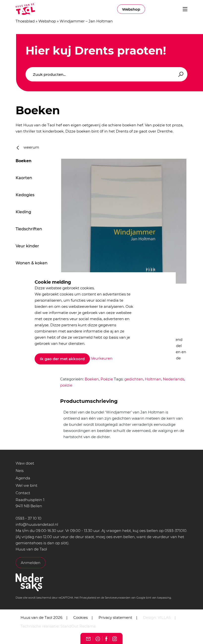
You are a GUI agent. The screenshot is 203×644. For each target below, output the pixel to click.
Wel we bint (26, 485)
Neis (20, 470)
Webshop (131, 9)
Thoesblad (25, 21)
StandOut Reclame (78, 626)
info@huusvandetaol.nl (37, 524)
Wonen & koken (32, 263)
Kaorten (24, 178)
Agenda (23, 478)
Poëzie (107, 379)
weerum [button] (31, 147)
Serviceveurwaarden (117, 597)
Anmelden (30, 562)
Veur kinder (27, 246)
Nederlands (173, 379)
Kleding (23, 212)
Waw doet (25, 463)
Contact (23, 492)
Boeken (23, 160)
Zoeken (180, 74)
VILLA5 (164, 617)
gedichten (133, 379)
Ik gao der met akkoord (62, 358)
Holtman (153, 379)
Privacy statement (115, 617)
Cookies (80, 617)
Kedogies (25, 195)
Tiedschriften (29, 229)
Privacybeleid (87, 597)
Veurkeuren (101, 358)
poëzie (66, 385)
